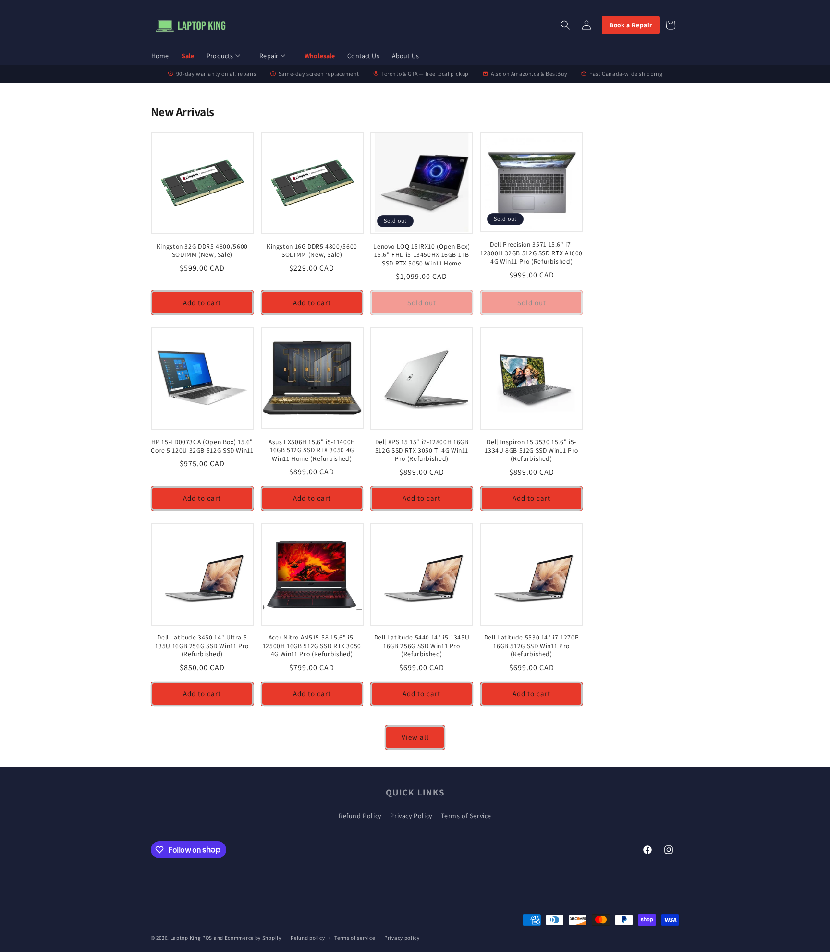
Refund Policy (360, 815)
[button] (226, 56)
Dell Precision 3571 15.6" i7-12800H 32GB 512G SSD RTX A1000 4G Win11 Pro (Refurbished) (531, 253)
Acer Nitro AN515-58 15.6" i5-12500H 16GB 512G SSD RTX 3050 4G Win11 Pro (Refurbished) (312, 645)
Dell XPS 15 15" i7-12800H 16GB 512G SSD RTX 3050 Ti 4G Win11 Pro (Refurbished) (422, 450)
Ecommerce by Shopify (253, 937)
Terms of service (354, 937)
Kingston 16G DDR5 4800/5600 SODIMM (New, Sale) (312, 250)
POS (207, 937)
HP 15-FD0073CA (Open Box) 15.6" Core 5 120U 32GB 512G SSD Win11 (202, 446)
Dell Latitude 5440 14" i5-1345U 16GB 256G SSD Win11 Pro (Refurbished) (422, 645)
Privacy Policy (411, 815)
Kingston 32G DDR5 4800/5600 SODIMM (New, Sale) (202, 250)
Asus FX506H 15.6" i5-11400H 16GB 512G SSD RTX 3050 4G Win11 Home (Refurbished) (312, 450)
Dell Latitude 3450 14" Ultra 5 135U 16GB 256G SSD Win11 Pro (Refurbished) (202, 645)
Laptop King (186, 937)
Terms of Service (466, 815)
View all (415, 737)
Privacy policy (402, 937)
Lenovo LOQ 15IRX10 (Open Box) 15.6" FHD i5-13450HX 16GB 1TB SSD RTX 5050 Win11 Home (421, 254)
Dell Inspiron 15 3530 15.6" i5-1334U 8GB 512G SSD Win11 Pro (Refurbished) (531, 450)
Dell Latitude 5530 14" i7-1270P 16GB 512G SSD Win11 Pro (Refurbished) (531, 645)
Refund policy (308, 937)
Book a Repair (631, 25)
